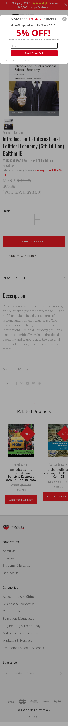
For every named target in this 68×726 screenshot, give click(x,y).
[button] (64, 19)
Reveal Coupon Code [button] (34, 53)
